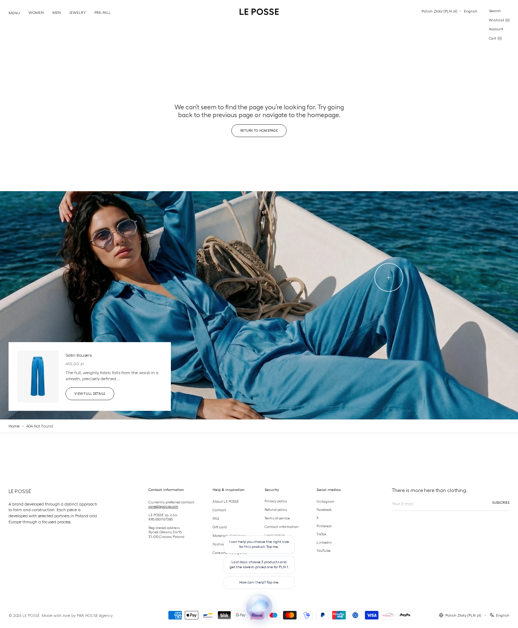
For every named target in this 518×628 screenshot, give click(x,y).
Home (14, 426)
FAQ (216, 518)
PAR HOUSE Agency (95, 615)
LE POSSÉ (31, 615)
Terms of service (277, 518)
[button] (439, 11)
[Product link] (90, 376)
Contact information (282, 526)
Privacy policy (276, 500)
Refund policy (276, 509)
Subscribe (500, 502)
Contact (219, 509)
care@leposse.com (163, 506)
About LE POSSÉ (226, 501)
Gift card (220, 527)
